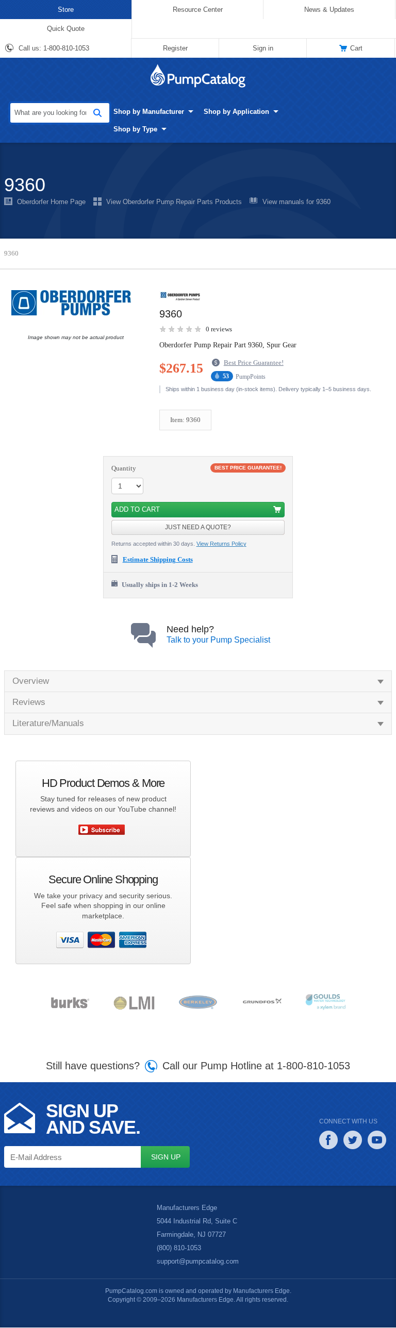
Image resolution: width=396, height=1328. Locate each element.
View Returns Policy (223, 544)
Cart (356, 48)
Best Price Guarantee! (259, 363)
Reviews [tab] (28, 703)
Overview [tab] (31, 681)
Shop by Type (120, 129)
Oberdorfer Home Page (51, 202)
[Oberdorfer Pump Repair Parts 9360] (73, 302)
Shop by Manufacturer (134, 111)
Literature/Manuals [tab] (49, 724)
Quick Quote (66, 28)
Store (65, 9)
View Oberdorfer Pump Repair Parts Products (175, 202)
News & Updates (329, 9)
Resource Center (198, 9)
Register (175, 48)
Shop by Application (222, 111)
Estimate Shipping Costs (162, 560)
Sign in (263, 48)
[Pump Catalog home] (198, 76)
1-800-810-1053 (67, 48)
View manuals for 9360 (298, 202)
